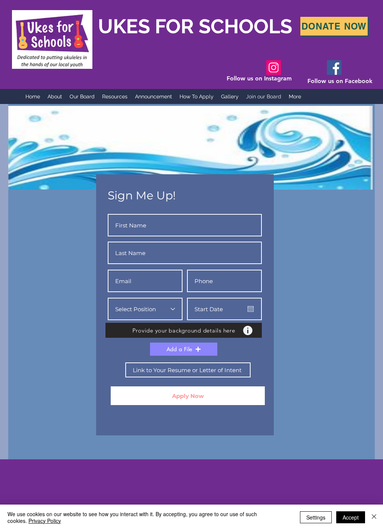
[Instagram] (273, 67)
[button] (183, 349)
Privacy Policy (44, 520)
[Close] (374, 517)
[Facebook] (334, 67)
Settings (315, 517)
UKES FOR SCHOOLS (178, 26)
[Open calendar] (251, 309)
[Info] (247, 330)
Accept (351, 517)
